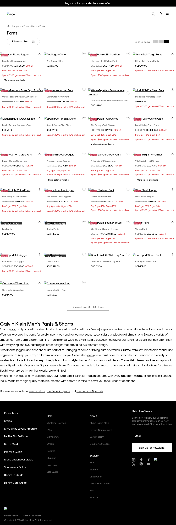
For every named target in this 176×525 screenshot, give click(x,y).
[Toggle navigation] (167, 14)
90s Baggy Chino (55, 61)
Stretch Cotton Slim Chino (59, 125)
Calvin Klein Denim (99, 483)
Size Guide (52, 471)
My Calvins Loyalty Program (20, 428)
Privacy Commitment (101, 429)
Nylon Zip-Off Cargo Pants (104, 160)
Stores (8, 421)
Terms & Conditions (32, 515)
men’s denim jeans (58, 391)
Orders (50, 443)
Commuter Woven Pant (58, 96)
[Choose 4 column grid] (166, 41)
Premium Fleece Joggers (14, 61)
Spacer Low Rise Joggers (59, 196)
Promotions (11, 413)
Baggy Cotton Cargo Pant (14, 160)
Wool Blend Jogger (144, 196)
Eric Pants (7, 229)
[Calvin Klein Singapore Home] (11, 14)
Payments (52, 464)
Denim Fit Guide (13, 475)
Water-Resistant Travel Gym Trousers (19, 96)
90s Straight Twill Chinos (103, 125)
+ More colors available (13, 79)
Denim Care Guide (15, 482)
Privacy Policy (11, 515)
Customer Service (56, 422)
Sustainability (97, 436)
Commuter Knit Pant (56, 290)
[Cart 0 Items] (160, 13)
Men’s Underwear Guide (18, 459)
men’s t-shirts (37, 391)
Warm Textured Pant (101, 196)
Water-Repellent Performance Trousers (109, 100)
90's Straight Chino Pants (14, 196)
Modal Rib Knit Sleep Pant (148, 96)
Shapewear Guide (15, 467)
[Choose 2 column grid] (155, 41)
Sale (92, 490)
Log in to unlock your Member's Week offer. (88, 3)
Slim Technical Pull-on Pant (104, 61)
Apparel (17, 26)
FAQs (49, 429)
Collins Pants (53, 261)
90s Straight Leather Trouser (104, 229)
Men (9, 26)
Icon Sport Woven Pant (146, 261)
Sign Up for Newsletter (152, 447)
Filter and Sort (20, 41)
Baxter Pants (53, 229)
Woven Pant (141, 229)
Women (94, 469)
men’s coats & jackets (89, 391)
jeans (12, 329)
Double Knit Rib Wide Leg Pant (105, 261)
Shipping (51, 457)
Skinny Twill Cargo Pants (147, 61)
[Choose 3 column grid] (161, 41)
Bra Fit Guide (11, 444)
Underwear (96, 476)
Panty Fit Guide (13, 451)
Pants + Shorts (30, 26)
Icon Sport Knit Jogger (13, 261)
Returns (51, 450)
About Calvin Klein (99, 422)
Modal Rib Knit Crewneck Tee (16, 125)
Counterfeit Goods (99, 443)
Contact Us (53, 436)
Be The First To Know (16, 436)
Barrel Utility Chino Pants (147, 125)
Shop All (94, 497)
